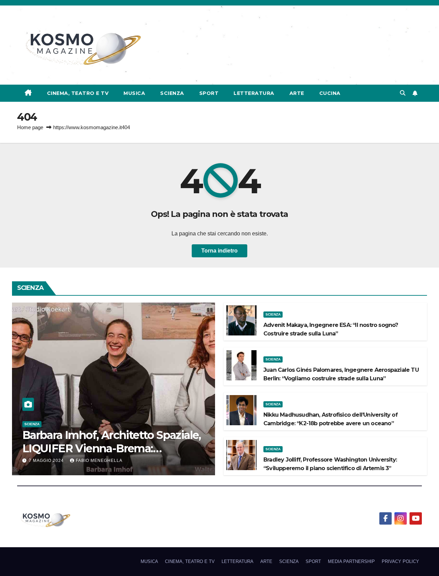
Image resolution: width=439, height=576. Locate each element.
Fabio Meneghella (99, 460)
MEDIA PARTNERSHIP (351, 561)
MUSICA (134, 93)
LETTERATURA (254, 93)
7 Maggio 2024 (47, 460)
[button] (402, 93)
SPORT (209, 93)
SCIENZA (172, 93)
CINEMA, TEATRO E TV (78, 93)
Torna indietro (219, 251)
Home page (30, 127)
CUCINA (330, 93)
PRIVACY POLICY (400, 561)
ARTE (296, 93)
